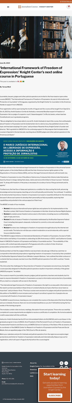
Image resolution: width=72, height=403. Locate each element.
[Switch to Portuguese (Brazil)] (23, 81)
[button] (8, 6)
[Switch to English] (18, 81)
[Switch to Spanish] (21, 81)
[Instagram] (61, 363)
